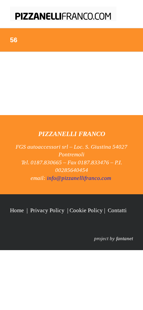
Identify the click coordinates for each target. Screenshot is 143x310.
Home (17, 210)
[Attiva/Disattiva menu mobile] (130, 10)
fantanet (124, 238)
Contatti (117, 210)
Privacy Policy (47, 210)
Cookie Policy (86, 210)
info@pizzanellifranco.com (79, 178)
